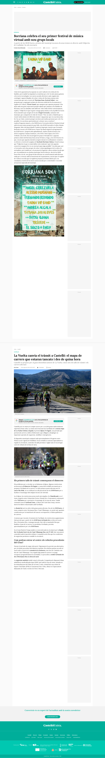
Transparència (76, 737)
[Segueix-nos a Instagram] (27, 2)
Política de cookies (60, 737)
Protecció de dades (49, 737)
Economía (45, 735)
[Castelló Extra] (52, 727)
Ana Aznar (16, 367)
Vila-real (35, 735)
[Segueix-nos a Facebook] (23, 2)
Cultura (51, 735)
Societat (56, 735)
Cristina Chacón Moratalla (19, 47)
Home (15, 7)
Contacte (27, 737)
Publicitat (68, 737)
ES (33, 2)
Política (68, 735)
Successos (62, 735)
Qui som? (34, 737)
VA (31, 2)
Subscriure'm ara (52, 716)
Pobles (40, 735)
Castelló (16, 352)
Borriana (16, 32)
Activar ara (57, 86)
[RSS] (29, 2)
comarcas (19, 7)
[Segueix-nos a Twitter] (25, 2)
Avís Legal (40, 737)
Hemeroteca (74, 735)
